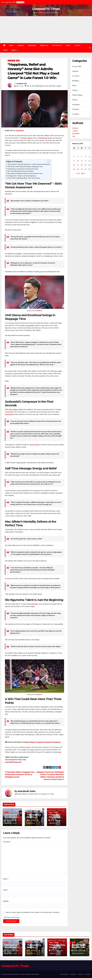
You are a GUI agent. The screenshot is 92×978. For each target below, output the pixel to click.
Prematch (44, 45)
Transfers (32, 45)
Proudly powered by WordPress (10, 974)
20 (89, 165)
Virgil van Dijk (34, 445)
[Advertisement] (46, 29)
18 (81, 165)
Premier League (26, 138)
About (14, 50)
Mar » (83, 173)
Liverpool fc (19, 130)
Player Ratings (29, 742)
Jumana (75, 131)
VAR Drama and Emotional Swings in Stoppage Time (25, 166)
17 (78, 165)
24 (78, 169)
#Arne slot (30, 86)
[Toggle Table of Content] (48, 161)
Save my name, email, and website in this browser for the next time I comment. (32, 912)
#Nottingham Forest (42, 86)
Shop (5, 50)
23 (74, 169)
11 (81, 161)
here (59, 752)
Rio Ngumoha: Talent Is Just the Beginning (21, 176)
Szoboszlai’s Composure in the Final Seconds (22, 169)
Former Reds (76, 66)
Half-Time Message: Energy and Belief (20, 171)
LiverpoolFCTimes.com (13, 762)
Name (5, 879)
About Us (80, 974)
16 (74, 165)
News (11, 45)
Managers (75, 81)
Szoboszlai (8, 414)
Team (68, 45)
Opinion (20, 45)
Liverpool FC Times (46, 9)
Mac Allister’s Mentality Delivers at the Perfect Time (24, 173)
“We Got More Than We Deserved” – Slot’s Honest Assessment (28, 164)
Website (5, 901)
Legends (75, 71)
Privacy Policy (64, 974)
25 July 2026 (10, 950)
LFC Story (75, 76)
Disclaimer (88, 974)
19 (85, 165)
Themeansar (35, 974)
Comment (7, 842)
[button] (90, 48)
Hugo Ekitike (30, 325)
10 (78, 161)
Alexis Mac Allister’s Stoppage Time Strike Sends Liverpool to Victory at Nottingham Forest (19, 774)
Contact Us (73, 974)
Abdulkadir (76, 133)
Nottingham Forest (45, 138)
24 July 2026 (77, 950)
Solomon (75, 128)
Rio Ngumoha (33, 604)
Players (74, 100)
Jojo (73, 136)
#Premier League (55, 86)
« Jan (78, 173)
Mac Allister (13, 409)
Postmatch (57, 45)
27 (89, 169)
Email (5, 890)
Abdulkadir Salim (21, 83)
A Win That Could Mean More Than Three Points (23, 178)
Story (77, 45)
